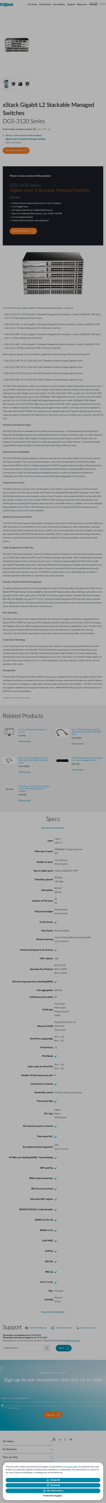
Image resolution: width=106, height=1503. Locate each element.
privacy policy (72, 1467)
